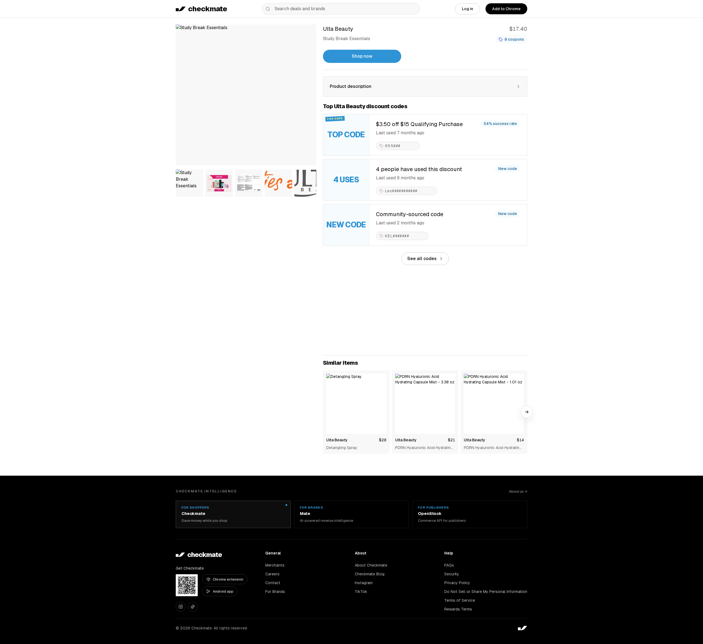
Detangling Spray (341, 447)
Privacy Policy (457, 583)
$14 (520, 440)
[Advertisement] (425, 310)
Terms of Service (459, 600)
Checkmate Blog (369, 574)
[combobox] (341, 9)
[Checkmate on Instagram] (181, 607)
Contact (272, 583)
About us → (518, 491)
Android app (223, 591)
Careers (272, 574)
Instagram (364, 583)
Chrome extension (228, 579)
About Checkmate (371, 565)
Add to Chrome (506, 9)
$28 (382, 440)
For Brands (275, 591)
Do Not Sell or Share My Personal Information (485, 591)
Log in (467, 9)
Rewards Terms (458, 609)
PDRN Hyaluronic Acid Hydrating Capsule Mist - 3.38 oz (424, 447)
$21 (451, 440)
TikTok (361, 591)
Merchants (274, 565)
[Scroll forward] (527, 412)
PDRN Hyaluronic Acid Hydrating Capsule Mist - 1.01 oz (492, 447)
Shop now (362, 56)
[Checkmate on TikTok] (193, 607)
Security (451, 574)
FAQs (449, 565)
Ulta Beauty (337, 440)
